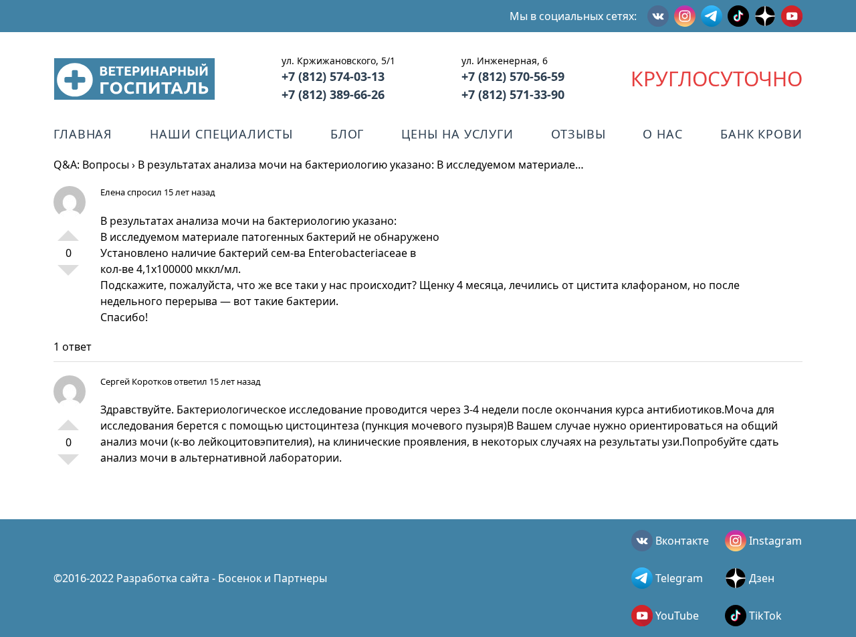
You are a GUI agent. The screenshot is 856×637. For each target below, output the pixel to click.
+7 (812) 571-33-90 (512, 94)
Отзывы (578, 134)
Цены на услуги (457, 134)
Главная (83, 134)
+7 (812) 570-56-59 (512, 76)
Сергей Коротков (136, 381)
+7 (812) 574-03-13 (333, 76)
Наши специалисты (221, 134)
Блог (347, 134)
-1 (68, 275)
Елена (112, 192)
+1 (68, 230)
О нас (663, 134)
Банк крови (761, 134)
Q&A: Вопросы (91, 164)
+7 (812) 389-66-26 (333, 94)
